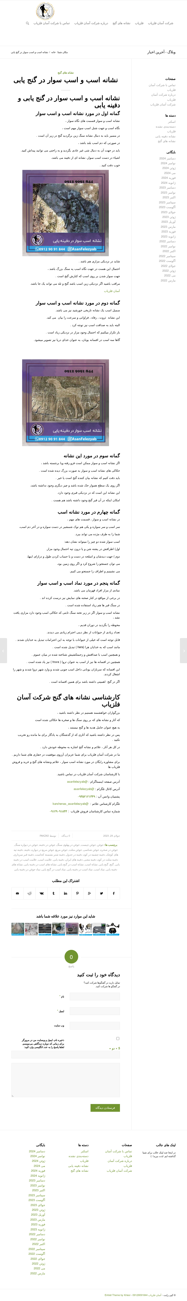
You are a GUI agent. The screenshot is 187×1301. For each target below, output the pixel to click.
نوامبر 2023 (168, 192)
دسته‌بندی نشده (166, 126)
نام (61, 996)
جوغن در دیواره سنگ (26, 844)
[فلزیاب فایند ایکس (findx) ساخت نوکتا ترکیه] (31, 929)
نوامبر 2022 (168, 246)
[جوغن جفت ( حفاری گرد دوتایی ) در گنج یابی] (58, 929)
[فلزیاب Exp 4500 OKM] (85, 929)
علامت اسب (45, 859)
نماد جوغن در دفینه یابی (27, 869)
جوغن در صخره (109, 849)
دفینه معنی (90, 859)
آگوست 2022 (167, 260)
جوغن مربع (61, 849)
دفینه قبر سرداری (24, 854)
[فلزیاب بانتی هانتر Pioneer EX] (72, 929)
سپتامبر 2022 (167, 256)
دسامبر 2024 (167, 158)
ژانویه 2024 (168, 182)
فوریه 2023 (168, 231)
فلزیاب (171, 131)
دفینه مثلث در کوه (108, 859)
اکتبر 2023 (169, 197)
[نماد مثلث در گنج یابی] (17, 929)
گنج (112, 864)
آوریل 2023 (168, 221)
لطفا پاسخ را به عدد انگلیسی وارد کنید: (44, 1047)
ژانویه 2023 (168, 236)
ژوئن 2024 (169, 168)
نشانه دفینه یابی (165, 136)
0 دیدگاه (65, 835)
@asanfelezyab (77, 781)
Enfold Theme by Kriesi (117, 1295)
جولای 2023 (168, 212)
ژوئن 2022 (169, 270)
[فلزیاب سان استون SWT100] (99, 929)
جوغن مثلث (75, 849)
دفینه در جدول (74, 854)
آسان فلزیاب (112, 291)
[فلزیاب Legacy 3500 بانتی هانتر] (112, 929)
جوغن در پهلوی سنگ (68, 844)
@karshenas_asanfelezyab (71, 803)
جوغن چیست (88, 844)
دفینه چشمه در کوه (94, 854)
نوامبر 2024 (168, 163)
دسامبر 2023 (167, 187)
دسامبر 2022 (167, 241)
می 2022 (170, 275)
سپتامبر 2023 (167, 202)
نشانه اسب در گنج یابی (71, 864)
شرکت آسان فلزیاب (163, 104)
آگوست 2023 (167, 207)
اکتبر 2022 (169, 251)
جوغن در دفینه (47, 844)
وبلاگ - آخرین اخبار (161, 51)
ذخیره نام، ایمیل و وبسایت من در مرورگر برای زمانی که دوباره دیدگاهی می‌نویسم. (43, 1041)
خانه (53, 52)
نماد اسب (99, 869)
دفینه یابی (58, 859)
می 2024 (170, 173)
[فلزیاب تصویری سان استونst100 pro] (45, 929)
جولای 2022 (168, 265)
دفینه (27, 849)
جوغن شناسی (91, 849)
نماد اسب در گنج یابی (54, 869)
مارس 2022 (168, 280)
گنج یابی (103, 864)
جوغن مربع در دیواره (42, 849)
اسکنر (172, 121)
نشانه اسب (91, 864)
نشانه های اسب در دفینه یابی (40, 864)
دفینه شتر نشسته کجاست (50, 854)
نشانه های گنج (66, 72)
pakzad (44, 835)
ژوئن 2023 (169, 217)
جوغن (100, 844)
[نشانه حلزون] (183, 650)
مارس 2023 (168, 226)
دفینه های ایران (74, 859)
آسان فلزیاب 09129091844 (146, 1295)
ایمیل (60, 1011)
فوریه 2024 (168, 177)
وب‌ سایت (59, 1025)
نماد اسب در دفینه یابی (80, 869)
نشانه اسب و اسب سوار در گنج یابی (65, 79)
